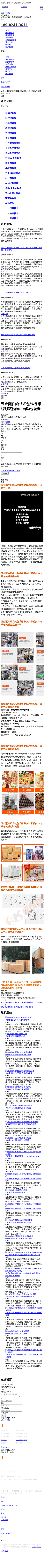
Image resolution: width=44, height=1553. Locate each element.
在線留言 (5, 473)
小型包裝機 (10, 168)
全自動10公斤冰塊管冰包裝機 (17, 1140)
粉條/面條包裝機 (13, 158)
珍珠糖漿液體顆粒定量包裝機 (17, 1089)
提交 (3, 1415)
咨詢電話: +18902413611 (10, 471)
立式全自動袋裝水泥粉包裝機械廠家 (19, 1296)
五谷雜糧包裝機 (12, 143)
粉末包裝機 (9, 35)
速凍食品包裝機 (12, 148)
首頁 (7, 30)
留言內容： (6, 1392)
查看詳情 (4, 271)
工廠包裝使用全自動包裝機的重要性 (15, 368)
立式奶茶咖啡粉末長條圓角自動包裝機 (20, 1124)
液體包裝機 (10, 133)
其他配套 (14, 218)
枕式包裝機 (10, 178)
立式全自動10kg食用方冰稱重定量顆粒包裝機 (23, 1179)
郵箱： (3, 1403)
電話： (3, 1398)
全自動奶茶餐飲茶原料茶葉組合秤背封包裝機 (23, 1209)
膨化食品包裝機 (12, 153)
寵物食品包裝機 (12, 193)
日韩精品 (4, 1551)
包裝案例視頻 (10, 40)
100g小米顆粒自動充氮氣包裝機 (18, 1108)
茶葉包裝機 (10, 198)
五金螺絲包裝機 (12, 173)
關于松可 (9, 44)
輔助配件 (9, 203)
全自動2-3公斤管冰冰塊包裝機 (17, 1020)
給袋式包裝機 (11, 183)
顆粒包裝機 (9, 33)
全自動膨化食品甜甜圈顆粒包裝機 (18, 1073)
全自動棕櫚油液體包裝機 (15, 1036)
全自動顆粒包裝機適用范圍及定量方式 (16, 292)
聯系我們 (9, 47)
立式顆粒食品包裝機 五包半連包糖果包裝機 (22, 1255)
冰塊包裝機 (10, 123)
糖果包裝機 (10, 163)
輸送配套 (14, 213)
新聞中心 (9, 42)
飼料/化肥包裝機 (13, 188)
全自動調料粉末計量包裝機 (16, 1334)
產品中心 (9, 37)
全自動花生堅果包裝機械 (15, 1192)
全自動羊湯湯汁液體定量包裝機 (18, 1055)
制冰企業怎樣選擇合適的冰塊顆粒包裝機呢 (18, 335)
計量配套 (14, 208)
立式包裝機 (10, 113)
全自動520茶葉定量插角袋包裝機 (18, 1239)
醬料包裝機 (10, 138)
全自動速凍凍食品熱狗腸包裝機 (18, 1222)
